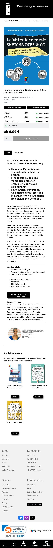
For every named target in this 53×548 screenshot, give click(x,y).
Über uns (5, 485)
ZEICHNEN (31, 463)
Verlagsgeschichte (9, 488)
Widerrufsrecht (32, 496)
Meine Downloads (8, 470)
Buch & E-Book (12, 121)
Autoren (5, 492)
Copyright (30, 499)
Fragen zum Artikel (38, 107)
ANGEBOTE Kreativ (34, 470)
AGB (29, 488)
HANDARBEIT (32, 459)
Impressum (31, 485)
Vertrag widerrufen (34, 504)
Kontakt (5, 455)
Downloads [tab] (19, 153)
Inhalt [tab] (8, 153)
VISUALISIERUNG (14, 21)
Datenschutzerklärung (35, 492)
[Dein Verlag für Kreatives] (8, 9)
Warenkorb (6, 459)
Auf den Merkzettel (14, 107)
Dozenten (5, 499)
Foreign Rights (7, 507)
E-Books (5, 511)
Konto (4, 463)
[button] (14, 530)
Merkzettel (6, 466)
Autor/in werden (8, 496)
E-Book (9, 117)
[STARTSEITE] (4, 21)
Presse (4, 503)
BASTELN (31, 455)
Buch (8, 113)
